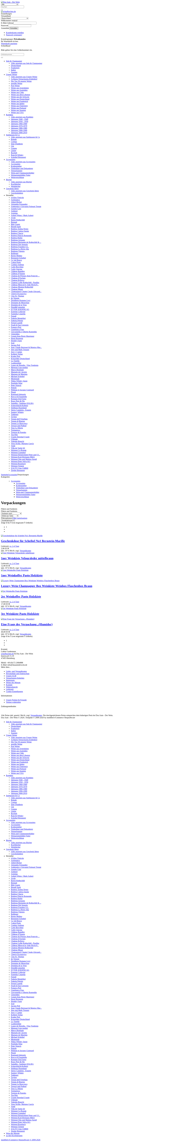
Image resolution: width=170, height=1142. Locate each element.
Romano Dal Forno (18, 399)
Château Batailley (18, 271)
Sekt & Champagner (14, 61)
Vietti (13, 446)
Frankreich (15, 68)
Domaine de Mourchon (20, 303)
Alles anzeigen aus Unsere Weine (24, 77)
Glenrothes (15, 334)
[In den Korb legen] (2, 57)
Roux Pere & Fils (18, 401)
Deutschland (16, 65)
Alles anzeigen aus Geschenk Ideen (25, 191)
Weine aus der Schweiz (20, 97)
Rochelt (14, 153)
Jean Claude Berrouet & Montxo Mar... (26, 347)
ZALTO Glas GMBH (19, 468)
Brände (14, 139)
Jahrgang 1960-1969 (19, 124)
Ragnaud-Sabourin (18, 394)
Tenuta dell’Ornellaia (19, 419)
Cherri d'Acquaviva (18, 294)
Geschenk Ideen (12, 189)
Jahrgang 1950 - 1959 (19, 121)
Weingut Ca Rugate (18, 450)
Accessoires (10, 159)
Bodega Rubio (16, 238)
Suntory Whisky (17, 412)
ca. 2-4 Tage (14, 546)
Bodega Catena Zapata (20, 231)
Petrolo (14, 388)
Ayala (13, 218)
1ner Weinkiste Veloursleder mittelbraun (27, 558)
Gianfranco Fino (17, 329)
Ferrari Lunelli (16, 323)
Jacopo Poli (15, 345)
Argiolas (14, 213)
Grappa (14, 148)
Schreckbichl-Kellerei (19, 405)
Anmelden (13, 28)
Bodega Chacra (17, 233)
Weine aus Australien (19, 90)
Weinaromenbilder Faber (20, 175)
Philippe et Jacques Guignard (22, 390)
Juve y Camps (16, 352)
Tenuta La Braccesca (19, 423)
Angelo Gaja (16, 209)
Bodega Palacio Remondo (21, 235)
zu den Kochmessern (14, 1136)
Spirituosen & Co (13, 135)
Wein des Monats (13, 1133)
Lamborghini (16, 363)
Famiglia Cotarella (18, 314)
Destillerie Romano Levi (20, 300)
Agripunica (15, 200)
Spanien (14, 72)
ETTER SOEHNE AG (20, 309)
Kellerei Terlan (17, 354)
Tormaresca (15, 430)
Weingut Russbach (18, 464)
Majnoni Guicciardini (19, 367)
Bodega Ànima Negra (19, 229)
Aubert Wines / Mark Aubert (22, 215)
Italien (13, 70)
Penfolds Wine (16, 383)
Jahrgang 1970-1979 (19, 126)
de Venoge (15, 298)
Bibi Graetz (15, 224)
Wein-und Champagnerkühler (22, 173)
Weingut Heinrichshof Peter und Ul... (25, 455)
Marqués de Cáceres (19, 372)
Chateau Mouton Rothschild (22, 287)
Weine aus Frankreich (19, 101)
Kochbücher (16, 184)
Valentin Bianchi (17, 441)
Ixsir (12, 343)
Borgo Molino (16, 256)
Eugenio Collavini (18, 312)
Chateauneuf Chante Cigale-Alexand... (26, 291)
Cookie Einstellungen (14, 691)
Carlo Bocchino (17, 267)
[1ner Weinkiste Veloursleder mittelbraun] (17, 553)
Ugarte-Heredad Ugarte (20, 437)
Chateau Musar (17, 289)
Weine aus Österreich (19, 106)
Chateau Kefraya (17, 280)
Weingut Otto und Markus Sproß (24, 459)
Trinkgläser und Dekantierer (22, 168)
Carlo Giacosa (16, 269)
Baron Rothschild (18, 220)
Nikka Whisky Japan (19, 381)
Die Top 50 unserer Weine (21, 81)
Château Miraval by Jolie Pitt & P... (25, 285)
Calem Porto (16, 262)
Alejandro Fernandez (19, 204)
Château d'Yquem (18, 274)
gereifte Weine (16, 83)
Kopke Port (15, 356)
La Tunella (15, 361)
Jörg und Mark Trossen (20, 350)
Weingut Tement (17, 466)
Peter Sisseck (16, 385)
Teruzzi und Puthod (18, 426)
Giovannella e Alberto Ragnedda (24, 332)
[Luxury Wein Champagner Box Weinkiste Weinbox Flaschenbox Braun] (30, 581)
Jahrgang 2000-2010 (19, 133)
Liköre (13, 150)
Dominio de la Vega (19, 305)
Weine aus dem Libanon (20, 95)
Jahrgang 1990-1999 (19, 130)
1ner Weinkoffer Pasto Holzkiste (22, 575)
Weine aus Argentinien (20, 88)
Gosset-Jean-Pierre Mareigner (22, 336)
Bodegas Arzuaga (18, 240)
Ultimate (14, 439)
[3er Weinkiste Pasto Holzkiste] (13, 608)
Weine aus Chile (17, 92)
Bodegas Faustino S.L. (20, 247)
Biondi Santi (16, 227)
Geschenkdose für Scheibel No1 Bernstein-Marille (33, 541)
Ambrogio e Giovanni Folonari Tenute (26, 206)
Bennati (14, 222)
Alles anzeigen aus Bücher (21, 182)
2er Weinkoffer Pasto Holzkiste (21, 596)
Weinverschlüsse (17, 177)
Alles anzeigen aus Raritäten (22, 117)
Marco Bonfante (17, 370)
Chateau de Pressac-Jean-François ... (25, 276)
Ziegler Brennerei (18, 470)
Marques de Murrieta (19, 374)
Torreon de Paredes (18, 432)
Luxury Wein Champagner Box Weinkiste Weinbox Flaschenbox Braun (46, 586)
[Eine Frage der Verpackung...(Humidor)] (17, 619)
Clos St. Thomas (17, 296)
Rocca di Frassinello (19, 397)
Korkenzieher (16, 166)
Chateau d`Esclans (18, 278)
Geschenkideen (17, 193)
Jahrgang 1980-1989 (19, 128)
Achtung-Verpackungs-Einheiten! (24, 79)
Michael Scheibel (18, 376)
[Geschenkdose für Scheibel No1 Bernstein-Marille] (22, 536)
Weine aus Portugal (18, 108)
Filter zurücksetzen (19, 518)
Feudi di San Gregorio (19, 325)
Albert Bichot (16, 202)
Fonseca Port (16, 327)
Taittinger (14, 414)
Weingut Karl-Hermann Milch (23, 457)
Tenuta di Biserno (18, 421)
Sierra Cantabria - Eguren (21, 410)
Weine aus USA (17, 112)
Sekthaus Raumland (19, 408)
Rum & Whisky (17, 155)
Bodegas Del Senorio (19, 244)
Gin (12, 146)
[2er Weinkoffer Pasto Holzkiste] (14, 591)
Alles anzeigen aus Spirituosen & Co (25, 137)
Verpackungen (16, 171)
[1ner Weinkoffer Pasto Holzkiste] (14, 570)
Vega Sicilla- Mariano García (22, 444)
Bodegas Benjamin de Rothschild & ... (26, 242)
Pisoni (13, 392)
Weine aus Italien (17, 104)
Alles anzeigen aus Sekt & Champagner (26, 63)
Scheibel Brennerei (18, 157)
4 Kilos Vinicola (17, 197)
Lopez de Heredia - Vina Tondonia (24, 365)
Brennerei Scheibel (18, 258)
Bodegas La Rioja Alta (20, 249)
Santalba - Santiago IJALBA (22, 403)
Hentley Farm (16, 341)
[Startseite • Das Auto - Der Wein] (10, 2)
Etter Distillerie (17, 144)
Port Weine (15, 86)
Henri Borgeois (17, 338)
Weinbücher (15, 186)
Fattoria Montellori (18, 318)
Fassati (13, 316)
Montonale (15, 379)
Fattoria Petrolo (17, 320)
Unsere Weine (11, 74)
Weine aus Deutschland (20, 99)
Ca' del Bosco (16, 260)
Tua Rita (14, 435)
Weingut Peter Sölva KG (20, 461)
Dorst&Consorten (18, 307)
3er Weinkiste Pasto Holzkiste (20, 613)
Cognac (14, 142)
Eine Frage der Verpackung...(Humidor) (27, 624)
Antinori (14, 211)
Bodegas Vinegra (18, 251)
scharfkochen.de (7, 654)
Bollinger (14, 253)
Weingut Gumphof (18, 452)
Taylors (14, 417)
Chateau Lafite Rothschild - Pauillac (25, 282)
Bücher (9, 180)
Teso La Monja (17, 428)
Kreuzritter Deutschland (20, 359)
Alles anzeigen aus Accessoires (23, 162)
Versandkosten (25, 551)
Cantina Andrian (17, 265)
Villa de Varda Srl (18, 448)
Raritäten (9, 115)
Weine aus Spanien (18, 110)
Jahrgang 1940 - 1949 (19, 119)
